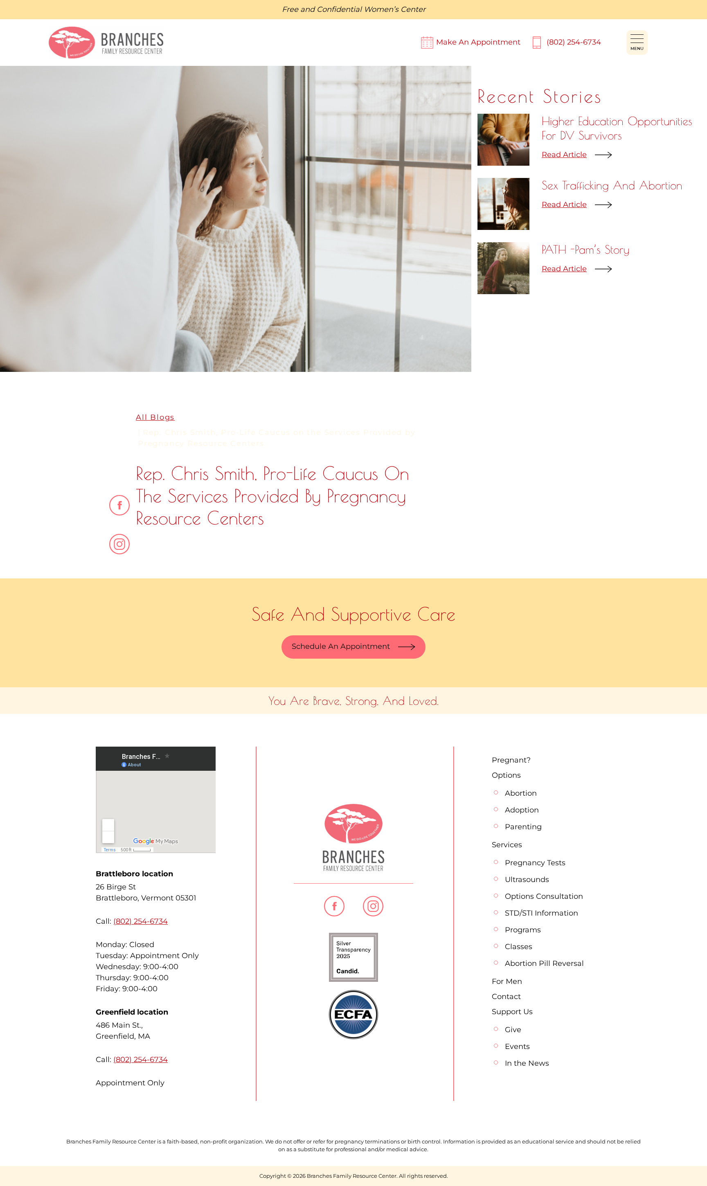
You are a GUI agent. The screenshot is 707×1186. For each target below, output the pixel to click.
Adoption (522, 810)
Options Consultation (544, 896)
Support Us (512, 1011)
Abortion (521, 793)
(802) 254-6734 (574, 42)
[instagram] (119, 544)
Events (517, 1046)
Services (507, 844)
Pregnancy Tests (535, 862)
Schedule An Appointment (341, 646)
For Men (507, 981)
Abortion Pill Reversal (544, 963)
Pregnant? (511, 760)
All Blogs (155, 417)
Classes (518, 946)
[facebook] (119, 505)
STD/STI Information (541, 913)
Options (506, 775)
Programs (523, 929)
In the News (527, 1063)
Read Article (564, 154)
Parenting (523, 826)
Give (513, 1029)
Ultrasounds (527, 879)
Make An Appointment (478, 42)
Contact (506, 996)
